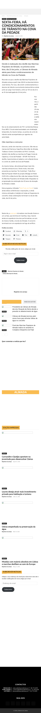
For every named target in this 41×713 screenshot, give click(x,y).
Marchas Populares (11, 18)
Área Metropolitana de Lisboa (14, 16)
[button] (3, 11)
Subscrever (20, 260)
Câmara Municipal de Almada (10, 273)
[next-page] (6, 335)
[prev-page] (3, 335)
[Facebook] (8, 703)
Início (3, 16)
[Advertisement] (20, 411)
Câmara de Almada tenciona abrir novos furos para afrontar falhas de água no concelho (24, 318)
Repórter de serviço (9, 36)
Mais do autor (29, 302)
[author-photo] (20, 289)
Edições (4, 453)
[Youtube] (33, 703)
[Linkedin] (18, 703)
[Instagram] (13, 703)
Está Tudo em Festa (26, 188)
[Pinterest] (23, 703)
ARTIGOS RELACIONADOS (11, 302)
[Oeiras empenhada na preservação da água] (20, 513)
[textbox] (20, 144)
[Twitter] (28, 703)
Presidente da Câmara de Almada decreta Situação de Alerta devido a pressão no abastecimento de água (25, 309)
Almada (26, 16)
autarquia (13, 213)
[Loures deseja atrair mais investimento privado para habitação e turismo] (20, 478)
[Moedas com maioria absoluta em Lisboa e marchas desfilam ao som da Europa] (20, 548)
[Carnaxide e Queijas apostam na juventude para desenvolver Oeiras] (20, 443)
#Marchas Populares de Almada (15, 271)
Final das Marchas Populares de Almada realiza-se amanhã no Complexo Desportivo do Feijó (23, 327)
